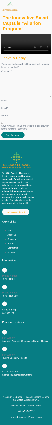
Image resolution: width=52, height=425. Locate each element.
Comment (6, 71)
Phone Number (10, 275)
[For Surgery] (4, 332)
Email (4, 108)
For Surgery (8, 337)
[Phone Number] (4, 270)
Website (5, 115)
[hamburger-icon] (47, 7)
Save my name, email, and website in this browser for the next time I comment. (25, 127)
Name (4, 101)
